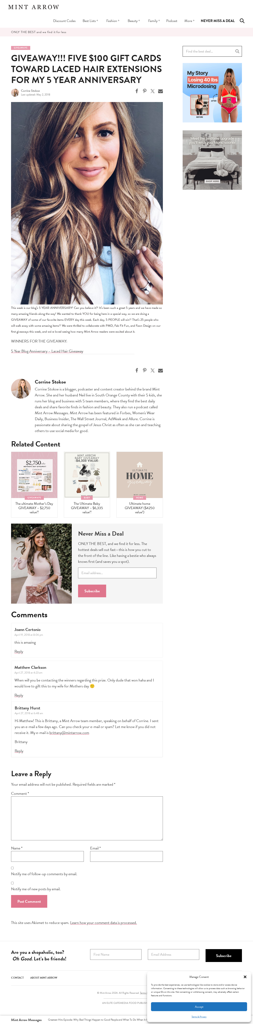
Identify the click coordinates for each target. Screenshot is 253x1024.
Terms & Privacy (199, 1016)
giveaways (20, 48)
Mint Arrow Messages (26, 1019)
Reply (18, 651)
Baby (87, 497)
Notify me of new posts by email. (36, 889)
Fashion (111, 20)
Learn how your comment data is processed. (103, 923)
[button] (245, 977)
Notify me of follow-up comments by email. (44, 874)
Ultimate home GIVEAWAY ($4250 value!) (140, 508)
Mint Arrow (33, 7)
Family (153, 20)
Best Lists (89, 20)
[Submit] (237, 51)
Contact (17, 978)
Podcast (171, 20)
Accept (199, 1007)
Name (17, 848)
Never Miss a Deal (218, 20)
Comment (20, 793)
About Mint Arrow (43, 978)
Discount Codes (64, 20)
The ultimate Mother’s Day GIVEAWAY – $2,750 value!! (34, 508)
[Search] (242, 21)
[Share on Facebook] (136, 91)
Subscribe (92, 591)
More (188, 20)
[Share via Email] (160, 91)
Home (139, 497)
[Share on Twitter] (152, 91)
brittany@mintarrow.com (69, 733)
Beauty (133, 20)
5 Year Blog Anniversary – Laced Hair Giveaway (47, 351)
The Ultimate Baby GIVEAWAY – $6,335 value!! (87, 508)
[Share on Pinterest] (144, 91)
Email (95, 848)
